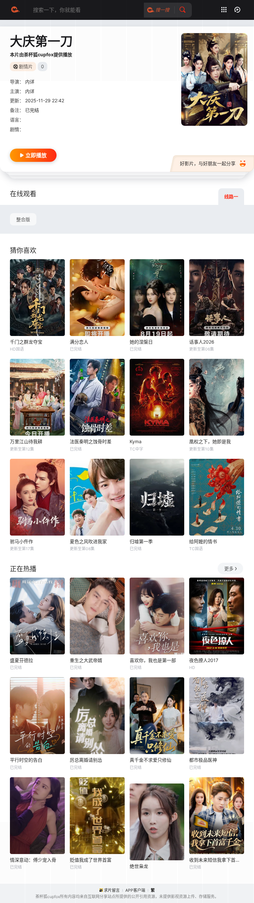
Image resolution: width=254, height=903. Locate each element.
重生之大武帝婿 (86, 660)
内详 (29, 81)
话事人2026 (201, 342)
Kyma (136, 441)
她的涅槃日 (141, 342)
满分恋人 (79, 342)
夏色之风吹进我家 (88, 541)
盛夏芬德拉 (21, 660)
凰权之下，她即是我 (210, 441)
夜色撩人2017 (203, 660)
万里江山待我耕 (26, 441)
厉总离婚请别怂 (86, 760)
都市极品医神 (203, 760)
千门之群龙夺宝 (26, 342)
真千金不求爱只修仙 (150, 760)
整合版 (23, 219)
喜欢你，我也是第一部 (153, 660)
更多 (228, 568)
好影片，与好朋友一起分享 (207, 163)
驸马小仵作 (21, 541)
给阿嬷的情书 (203, 541)
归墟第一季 (141, 541)
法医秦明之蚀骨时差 (90, 441)
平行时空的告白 (26, 760)
